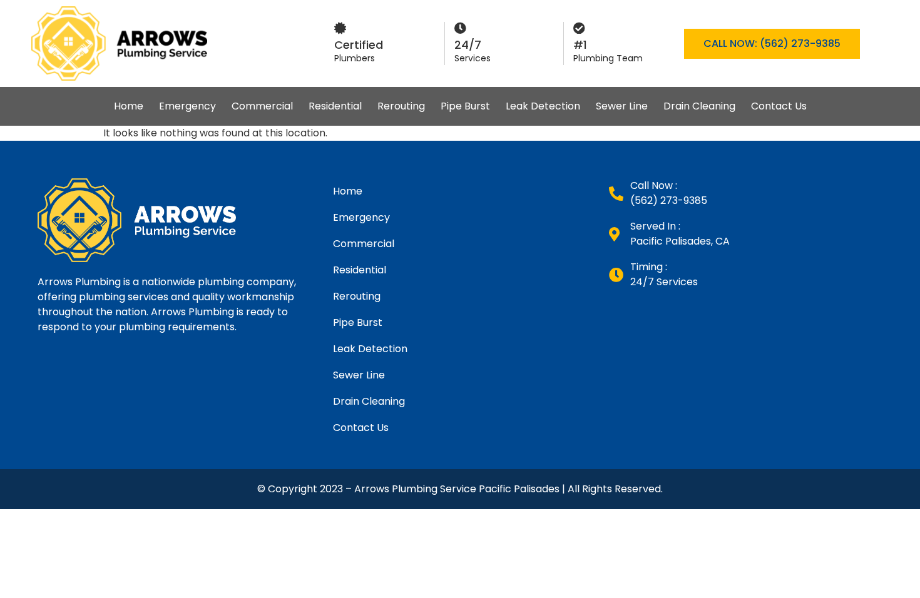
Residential (335, 106)
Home (128, 106)
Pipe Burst (465, 106)
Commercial (262, 106)
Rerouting (401, 106)
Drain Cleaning (699, 106)
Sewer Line (622, 106)
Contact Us (779, 106)
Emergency (187, 106)
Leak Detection (543, 106)
